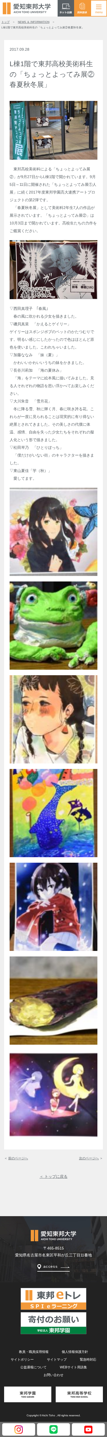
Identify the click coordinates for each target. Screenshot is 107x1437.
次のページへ (89, 1158)
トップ (5, 21)
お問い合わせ (53, 1375)
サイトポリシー (22, 1359)
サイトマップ (57, 1359)
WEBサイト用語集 (73, 1367)
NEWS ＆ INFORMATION (33, 21)
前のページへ (18, 1158)
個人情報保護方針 (75, 1352)
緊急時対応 (88, 1359)
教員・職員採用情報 (34, 1352)
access (50, 1266)
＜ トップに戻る (53, 1176)
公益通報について (33, 1367)
